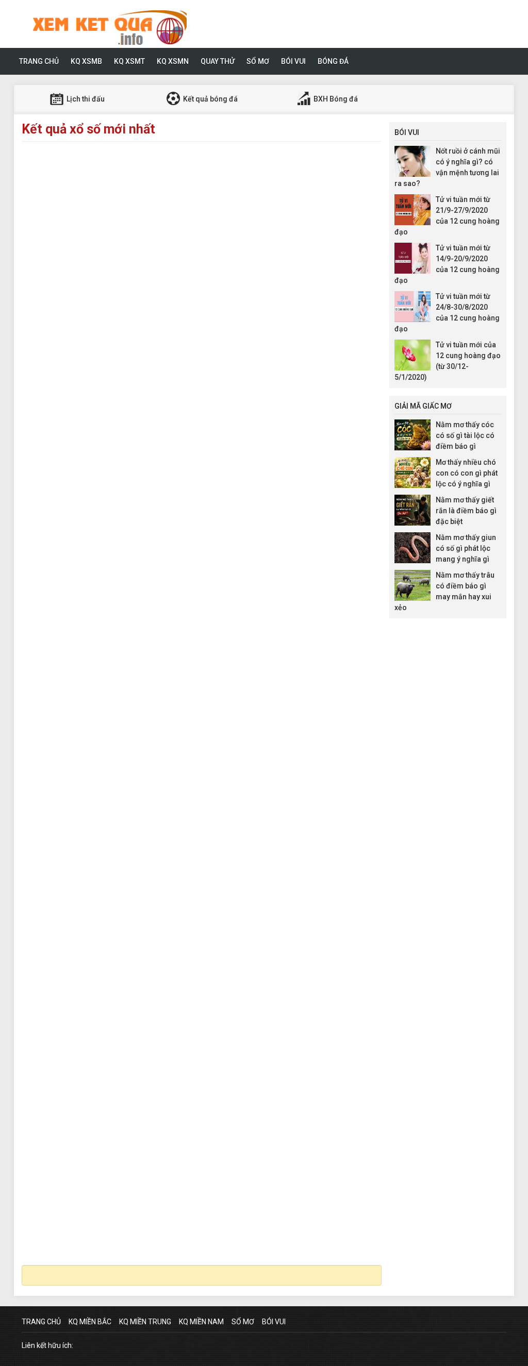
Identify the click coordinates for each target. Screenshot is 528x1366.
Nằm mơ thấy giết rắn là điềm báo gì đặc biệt (466, 511)
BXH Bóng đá (335, 99)
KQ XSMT (129, 61)
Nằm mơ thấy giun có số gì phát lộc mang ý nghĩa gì (466, 548)
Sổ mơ (257, 61)
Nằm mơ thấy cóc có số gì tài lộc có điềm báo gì (465, 435)
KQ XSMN (173, 61)
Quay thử (218, 61)
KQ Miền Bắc (90, 1322)
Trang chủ (39, 61)
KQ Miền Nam (201, 1322)
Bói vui (293, 61)
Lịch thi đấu (85, 99)
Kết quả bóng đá (210, 99)
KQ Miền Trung (145, 1322)
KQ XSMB (86, 61)
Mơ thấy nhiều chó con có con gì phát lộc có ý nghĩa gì (467, 473)
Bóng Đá (333, 61)
